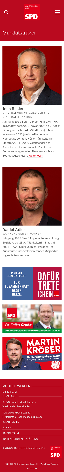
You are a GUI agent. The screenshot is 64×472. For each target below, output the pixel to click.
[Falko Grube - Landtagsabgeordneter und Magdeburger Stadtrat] (32, 318)
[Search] (6, 12)
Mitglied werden (10, 392)
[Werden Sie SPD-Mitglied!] (32, 283)
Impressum (11, 433)
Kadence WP (32, 468)
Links (7, 427)
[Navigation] (57, 12)
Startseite (11, 421)
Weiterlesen (35, 155)
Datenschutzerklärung (20, 439)
